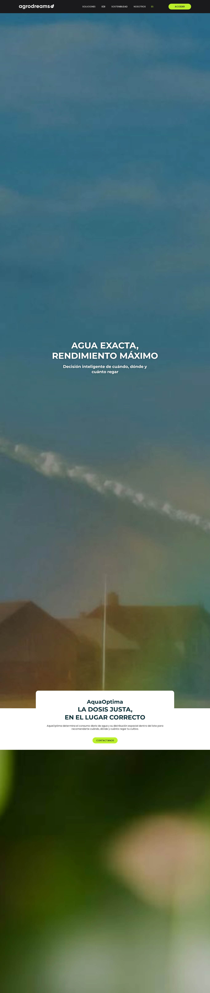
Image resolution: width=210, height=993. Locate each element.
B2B (103, 6)
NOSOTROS (140, 6)
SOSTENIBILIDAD (119, 6)
